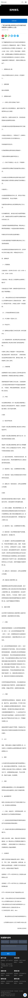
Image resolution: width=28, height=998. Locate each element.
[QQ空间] (15, 36)
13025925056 (9, 981)
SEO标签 (21, 991)
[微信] (6, 36)
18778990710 (22, 973)
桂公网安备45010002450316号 (8, 994)
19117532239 (22, 981)
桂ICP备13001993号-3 (6, 992)
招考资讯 (14, 9)
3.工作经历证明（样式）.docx (9, 910)
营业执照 (16, 991)
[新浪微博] (3, 36)
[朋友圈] (9, 36)
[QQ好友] (12, 36)
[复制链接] (18, 36)
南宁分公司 (12, 995)
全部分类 (14, 20)
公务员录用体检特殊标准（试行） (13, 646)
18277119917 (22, 960)
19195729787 (9, 973)
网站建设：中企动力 (5, 995)
